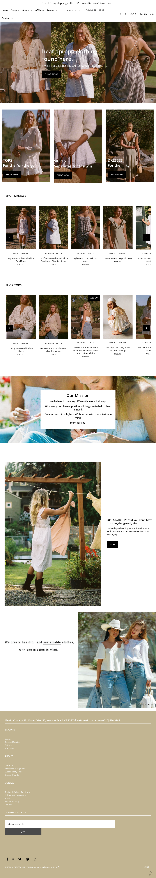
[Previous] (9, 237)
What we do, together (15, 768)
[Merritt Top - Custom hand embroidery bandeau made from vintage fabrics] (85, 317)
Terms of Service (12, 742)
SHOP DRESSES (16, 196)
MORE (112, 544)
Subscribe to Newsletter (16, 795)
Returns (8, 745)
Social (7, 798)
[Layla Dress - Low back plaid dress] (85, 227)
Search (8, 739)
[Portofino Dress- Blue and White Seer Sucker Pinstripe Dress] (53, 227)
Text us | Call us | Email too (17, 792)
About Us (9, 765)
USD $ (132, 14)
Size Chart (9, 748)
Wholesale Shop (12, 801)
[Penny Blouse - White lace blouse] (21, 317)
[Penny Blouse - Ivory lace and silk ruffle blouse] (53, 317)
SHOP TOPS (13, 285)
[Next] (146, 237)
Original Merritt (12, 775)
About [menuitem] (26, 10)
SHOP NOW (51, 74)
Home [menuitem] (5, 10)
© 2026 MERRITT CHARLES (17, 867)
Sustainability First (13, 771)
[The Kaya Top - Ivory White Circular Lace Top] (118, 317)
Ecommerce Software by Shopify (45, 867)
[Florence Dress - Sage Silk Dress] (118, 227)
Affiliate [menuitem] (39, 10)
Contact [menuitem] (6, 18)
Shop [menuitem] (14, 10)
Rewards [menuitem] (52, 10)
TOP (151, 874)
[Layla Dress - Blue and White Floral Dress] (21, 227)
